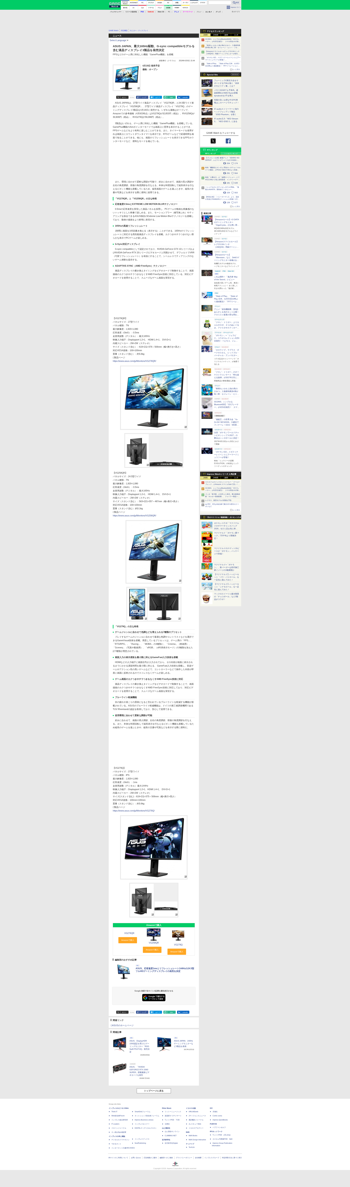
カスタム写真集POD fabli (222, 1139)
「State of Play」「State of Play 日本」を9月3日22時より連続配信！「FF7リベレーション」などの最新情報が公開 (222, 66)
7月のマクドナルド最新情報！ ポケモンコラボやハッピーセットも (224, 518)
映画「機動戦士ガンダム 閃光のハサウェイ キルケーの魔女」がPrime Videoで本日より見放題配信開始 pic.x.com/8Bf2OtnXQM (222, 170)
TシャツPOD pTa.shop (222, 1135)
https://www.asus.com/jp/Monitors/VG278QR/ (134, 361)
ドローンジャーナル (118, 1128)
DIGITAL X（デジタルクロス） (146, 1128)
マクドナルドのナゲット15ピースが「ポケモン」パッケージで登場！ (226, 551)
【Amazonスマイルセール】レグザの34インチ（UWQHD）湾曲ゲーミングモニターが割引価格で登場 (222, 53)
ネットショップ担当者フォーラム (147, 1116)
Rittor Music (166, 1108)
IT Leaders (115, 1124)
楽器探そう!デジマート (173, 1116)
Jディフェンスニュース (197, 1116)
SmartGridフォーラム (142, 1112)
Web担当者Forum (118, 1116)
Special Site (212, 75)
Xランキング (212, 150)
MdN (187, 1132)
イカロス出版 (191, 1108)
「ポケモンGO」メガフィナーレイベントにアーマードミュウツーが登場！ (226, 454)
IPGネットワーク (216, 1131)
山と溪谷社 (166, 1128)
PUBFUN (213, 1124)
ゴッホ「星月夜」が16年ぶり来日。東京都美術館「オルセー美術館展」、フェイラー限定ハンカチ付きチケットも (222, 496)
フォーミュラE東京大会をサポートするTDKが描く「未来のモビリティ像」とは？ (226, 83)
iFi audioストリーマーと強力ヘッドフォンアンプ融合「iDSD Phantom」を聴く (226, 111)
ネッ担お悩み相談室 (118, 1132)
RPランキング (210, 154)
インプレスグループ (211, 1158)
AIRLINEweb (193, 1112)
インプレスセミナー (142, 1124)
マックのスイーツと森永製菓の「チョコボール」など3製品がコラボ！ (226, 596)
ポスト (124, 97)
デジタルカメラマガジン (120, 1140)
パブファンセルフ (219, 1127)
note (171, 97)
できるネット (116, 1144)
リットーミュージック (173, 1112)
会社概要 (198, 1158)
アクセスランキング (215, 31)
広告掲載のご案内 (150, 1158)
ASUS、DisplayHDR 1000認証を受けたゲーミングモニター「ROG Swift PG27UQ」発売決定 (139, 1046)
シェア (144, 97)
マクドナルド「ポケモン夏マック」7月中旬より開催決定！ (226, 535)
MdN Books (193, 1136)
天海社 (215, 1112)
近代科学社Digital (171, 1143)
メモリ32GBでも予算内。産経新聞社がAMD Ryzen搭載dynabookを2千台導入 (226, 93)
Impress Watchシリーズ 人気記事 (221, 474)
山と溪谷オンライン (172, 1131)
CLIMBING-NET (171, 1136)
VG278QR (129, 933)
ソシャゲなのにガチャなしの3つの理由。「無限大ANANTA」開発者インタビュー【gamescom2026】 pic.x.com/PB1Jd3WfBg (222, 189)
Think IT (114, 1112)
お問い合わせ (136, 1158)
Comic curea (217, 1116)
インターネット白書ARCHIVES (123, 1148)
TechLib (192, 1147)
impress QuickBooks (220, 1120)
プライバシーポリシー (184, 1158)
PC (169, 12)
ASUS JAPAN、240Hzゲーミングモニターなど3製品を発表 (183, 1043)
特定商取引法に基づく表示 (232, 1158)
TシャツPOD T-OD (172, 1120)
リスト (132, 97)
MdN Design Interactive (197, 1140)
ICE (211, 1108)
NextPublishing (140, 1143)
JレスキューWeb (195, 1124)
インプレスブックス (142, 1139)
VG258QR (154, 943)
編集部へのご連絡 (166, 1158)
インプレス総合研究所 (119, 1120)
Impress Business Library (144, 1120)
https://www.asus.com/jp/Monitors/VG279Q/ (133, 811)
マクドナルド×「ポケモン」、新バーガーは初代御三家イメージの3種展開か (226, 567)
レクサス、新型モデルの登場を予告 (218, 500)
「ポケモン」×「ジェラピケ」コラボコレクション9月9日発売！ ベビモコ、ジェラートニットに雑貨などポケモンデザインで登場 (226, 340)
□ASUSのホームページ (122, 1025)
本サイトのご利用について (118, 1158)
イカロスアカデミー (196, 1128)
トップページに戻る (154, 1091)
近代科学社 (166, 1140)
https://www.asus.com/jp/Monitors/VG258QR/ (134, 515)
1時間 (205, 35)
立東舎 (167, 1124)
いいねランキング (231, 154)
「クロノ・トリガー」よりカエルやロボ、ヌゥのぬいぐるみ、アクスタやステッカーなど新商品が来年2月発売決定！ (226, 327)
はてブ (157, 97)
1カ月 (236, 35)
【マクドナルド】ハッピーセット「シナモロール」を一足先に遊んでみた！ (226, 587)
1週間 (226, 35)
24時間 (215, 35)
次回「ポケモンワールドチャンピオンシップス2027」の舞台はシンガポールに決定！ (226, 435)
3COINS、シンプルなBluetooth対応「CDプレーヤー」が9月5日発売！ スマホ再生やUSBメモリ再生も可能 (222, 41)
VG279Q (178, 945)
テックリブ (190, 1144)
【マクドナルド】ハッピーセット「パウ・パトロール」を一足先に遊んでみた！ (226, 577)
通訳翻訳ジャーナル (196, 1120)
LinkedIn (185, 97)
